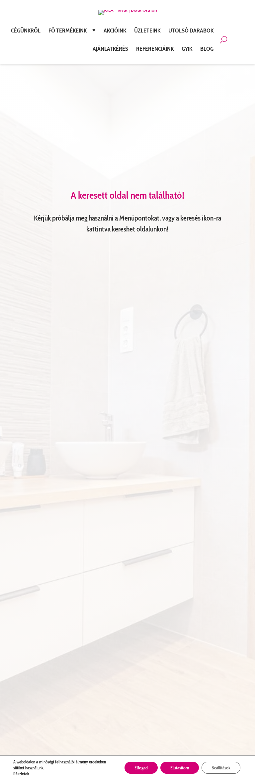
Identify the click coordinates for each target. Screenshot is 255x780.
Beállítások (221, 768)
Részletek (21, 773)
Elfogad (141, 768)
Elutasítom (179, 768)
